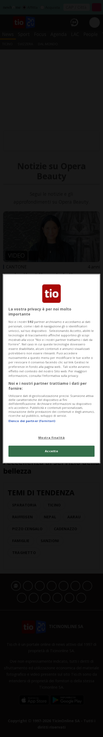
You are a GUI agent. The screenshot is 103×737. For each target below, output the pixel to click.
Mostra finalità (51, 438)
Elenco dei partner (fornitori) (31, 421)
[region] (52, 368)
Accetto (51, 451)
